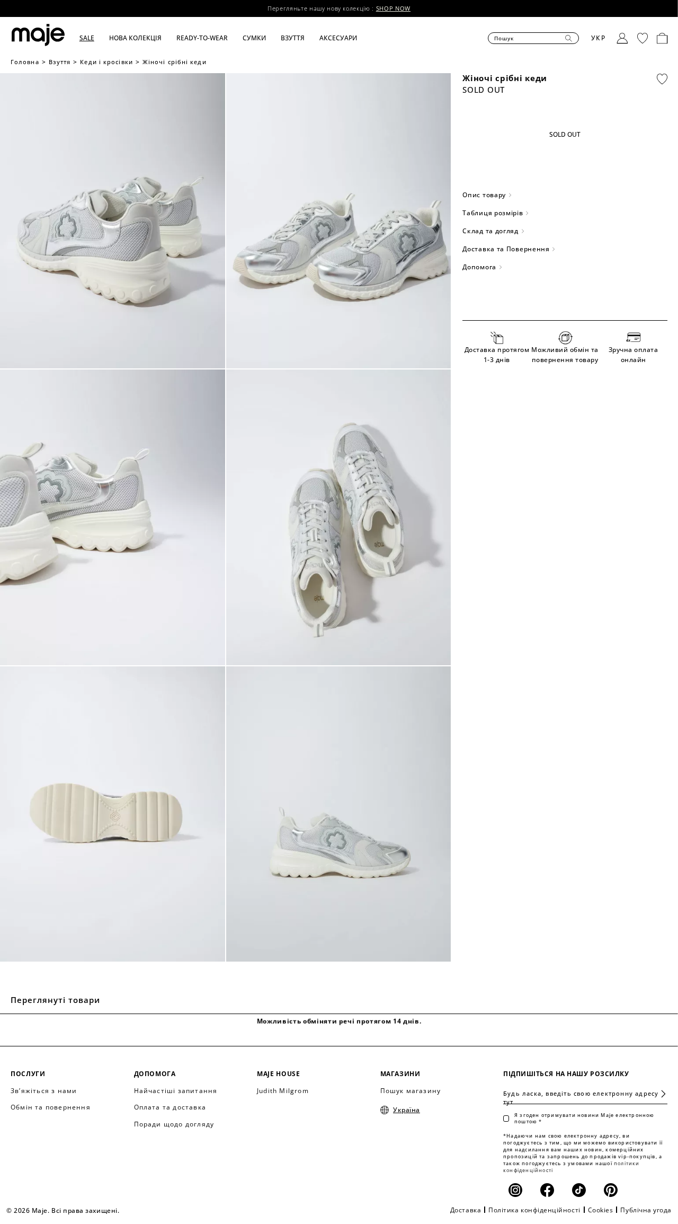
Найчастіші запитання (176, 1090)
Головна (25, 62)
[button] (94, 38)
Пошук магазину (410, 1090)
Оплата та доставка (170, 1107)
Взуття (60, 62)
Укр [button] (598, 37)
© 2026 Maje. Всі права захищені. (62, 1210)
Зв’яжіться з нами (44, 1090)
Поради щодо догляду (174, 1124)
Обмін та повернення (51, 1107)
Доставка (465, 1209)
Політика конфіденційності (534, 1209)
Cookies (600, 1209)
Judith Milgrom (283, 1090)
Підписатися (659, 1094)
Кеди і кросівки (106, 62)
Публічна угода (646, 1209)
